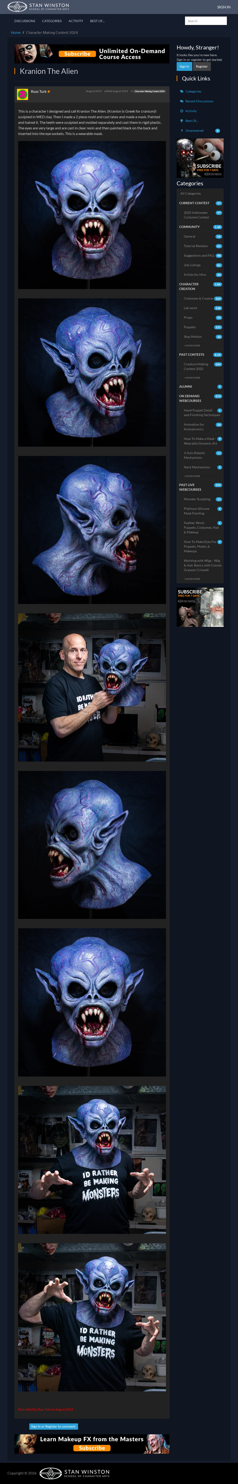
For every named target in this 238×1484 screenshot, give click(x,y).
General (202, 236)
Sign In (224, 7)
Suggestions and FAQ (202, 255)
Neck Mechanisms (202, 467)
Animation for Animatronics (202, 426)
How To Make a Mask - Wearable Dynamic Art (202, 441)
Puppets (202, 327)
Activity (76, 21)
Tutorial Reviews (202, 246)
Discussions (24, 21)
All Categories (190, 193)
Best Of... (97, 21)
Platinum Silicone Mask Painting (202, 511)
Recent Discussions (199, 101)
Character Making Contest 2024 (150, 91)
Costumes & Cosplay (202, 298)
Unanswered (202, 130)
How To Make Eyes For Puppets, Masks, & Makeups (202, 546)
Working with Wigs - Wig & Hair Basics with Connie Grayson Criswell (202, 565)
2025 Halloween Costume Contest (202, 215)
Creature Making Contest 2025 (202, 366)
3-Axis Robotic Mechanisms (202, 455)
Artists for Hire (202, 274)
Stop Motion (202, 336)
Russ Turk (38, 91)
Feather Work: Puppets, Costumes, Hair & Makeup (202, 527)
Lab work (202, 308)
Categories (52, 21)
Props (202, 317)
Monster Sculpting (202, 499)
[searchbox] (206, 20)
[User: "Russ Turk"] (24, 94)
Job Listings (202, 265)
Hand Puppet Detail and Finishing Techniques (202, 412)
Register (51, 1426)
